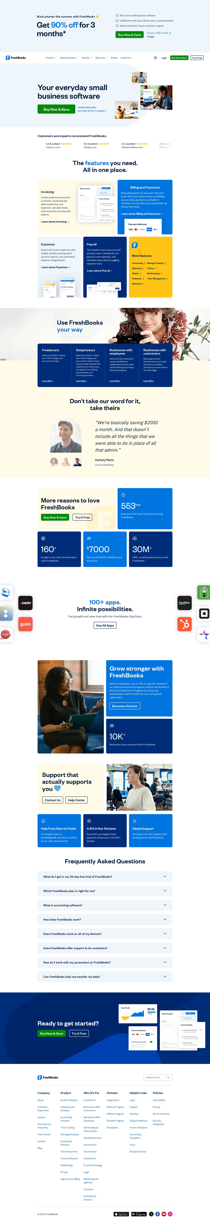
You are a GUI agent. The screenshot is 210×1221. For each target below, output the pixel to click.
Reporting (137, 268)
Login (164, 57)
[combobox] (157, 1077)
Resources (100, 57)
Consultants (90, 1158)
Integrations (113, 1100)
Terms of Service (161, 1113)
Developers (112, 1127)
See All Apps (105, 625)
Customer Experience (43, 1109)
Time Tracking (67, 1127)
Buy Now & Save (129, 34)
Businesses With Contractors (92, 1109)
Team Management (156, 278)
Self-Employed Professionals (91, 1129)
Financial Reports (69, 1158)
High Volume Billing (70, 1179)
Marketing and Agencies (91, 1181)
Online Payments (69, 1151)
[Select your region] (155, 57)
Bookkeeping (153, 273)
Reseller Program (115, 1120)
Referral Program (115, 1107)
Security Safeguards (158, 1122)
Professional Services (90, 1198)
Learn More (47, 381)
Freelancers (90, 1100)
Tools (132, 1144)
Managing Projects (70, 1134)
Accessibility (159, 1100)
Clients (150, 268)
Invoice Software (69, 1100)
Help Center (76, 800)
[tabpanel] (105, 443)
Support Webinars (139, 1120)
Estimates (137, 283)
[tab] (54, 462)
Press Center (44, 1134)
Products (50, 57)
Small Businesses (68, 57)
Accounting (137, 262)
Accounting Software (66, 1119)
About (41, 1100)
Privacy (156, 1107)
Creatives (88, 1189)
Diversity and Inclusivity (44, 1126)
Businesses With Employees (92, 1119)
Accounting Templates (135, 1136)
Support (134, 1107)
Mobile (135, 273)
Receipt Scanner (138, 1151)
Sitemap (134, 1113)
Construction (90, 1151)
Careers (42, 1117)
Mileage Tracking (155, 262)
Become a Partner (125, 706)
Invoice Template (138, 1127)
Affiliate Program (115, 1113)
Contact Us (125, 57)
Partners (85, 57)
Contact (42, 1141)
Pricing (114, 57)
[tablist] (65, 462)
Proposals (137, 278)
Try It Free (197, 57)
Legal (86, 1172)
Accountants (90, 1144)
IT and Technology (93, 1165)
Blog (40, 1148)
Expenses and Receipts (68, 1109)
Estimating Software (66, 1143)
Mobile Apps (67, 1165)
